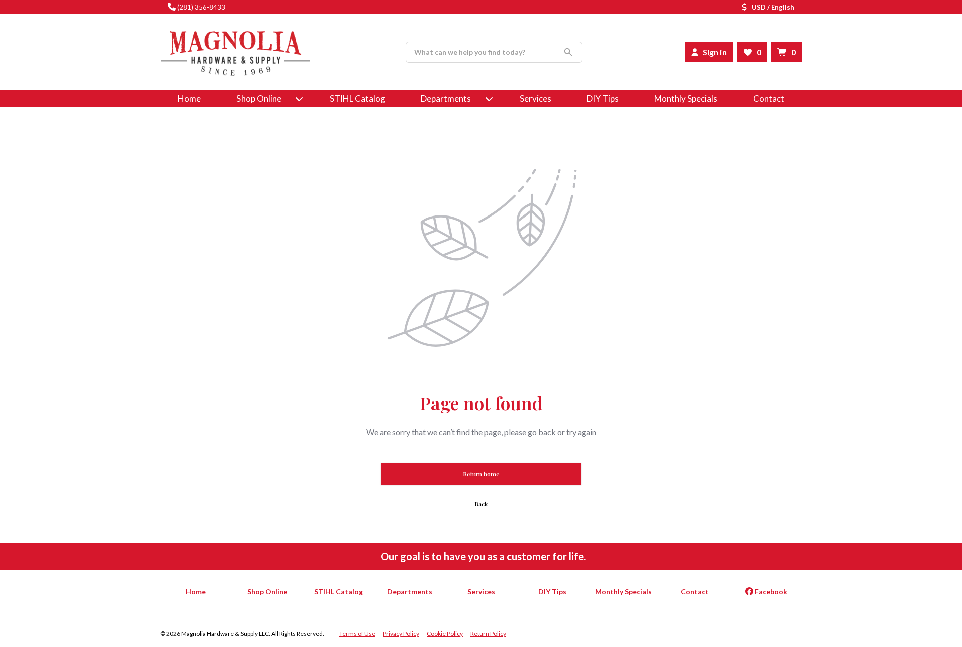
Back (481, 504)
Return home (481, 474)
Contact (768, 98)
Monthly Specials (685, 98)
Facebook (770, 591)
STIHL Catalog (357, 98)
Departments (446, 98)
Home (189, 98)
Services (535, 98)
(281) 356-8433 (201, 7)
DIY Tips (603, 98)
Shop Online (267, 591)
